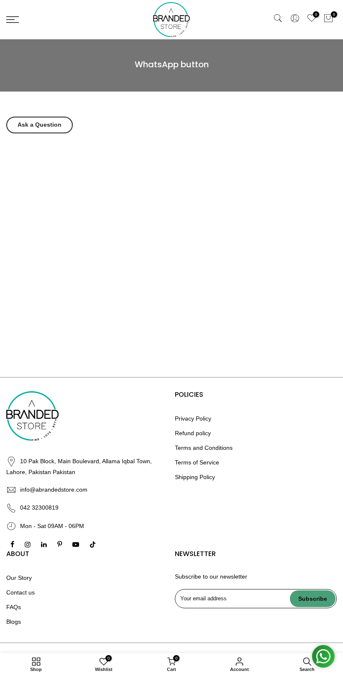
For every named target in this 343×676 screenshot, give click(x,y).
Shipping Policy (195, 477)
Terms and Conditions (204, 447)
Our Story (19, 577)
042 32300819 (39, 507)
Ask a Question (39, 124)
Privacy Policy (193, 418)
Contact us (20, 592)
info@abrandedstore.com (53, 489)
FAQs (13, 607)
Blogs (13, 621)
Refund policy (193, 433)
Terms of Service (197, 462)
